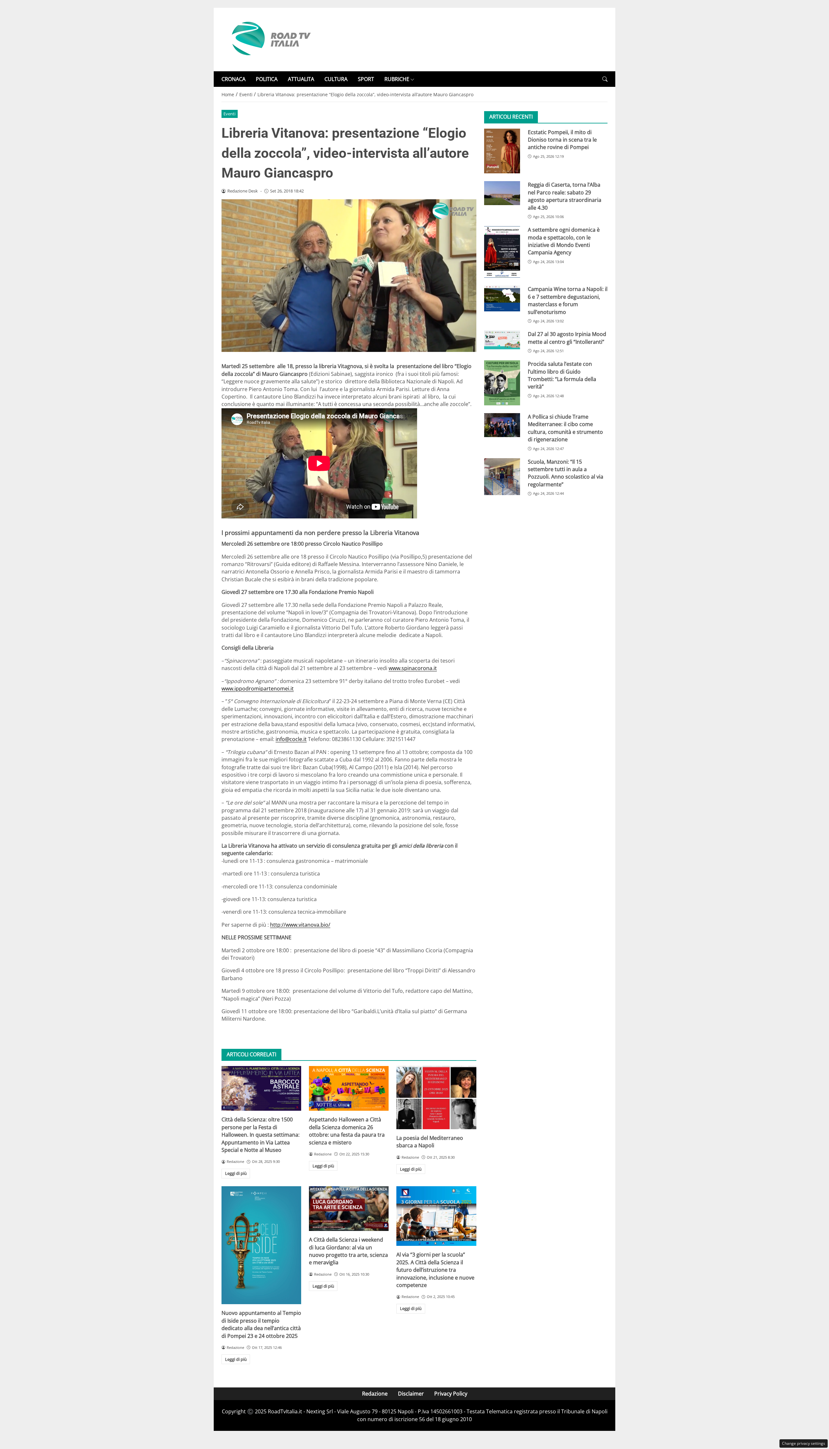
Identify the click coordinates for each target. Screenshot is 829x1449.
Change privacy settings (803, 1443)
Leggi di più (236, 1173)
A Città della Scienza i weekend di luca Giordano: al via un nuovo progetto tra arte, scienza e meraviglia (348, 1251)
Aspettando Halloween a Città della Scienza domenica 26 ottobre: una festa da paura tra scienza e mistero (347, 1131)
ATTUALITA (301, 79)
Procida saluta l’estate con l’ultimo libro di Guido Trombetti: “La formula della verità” (562, 375)
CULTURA (335, 79)
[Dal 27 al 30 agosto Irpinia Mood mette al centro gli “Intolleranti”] (502, 339)
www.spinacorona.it (413, 668)
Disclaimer (411, 1393)
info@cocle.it (291, 739)
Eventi (229, 114)
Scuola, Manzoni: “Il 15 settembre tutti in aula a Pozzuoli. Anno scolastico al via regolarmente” (565, 473)
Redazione (375, 1393)
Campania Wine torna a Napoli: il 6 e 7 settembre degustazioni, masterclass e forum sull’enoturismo (568, 300)
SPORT (366, 79)
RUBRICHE (396, 79)
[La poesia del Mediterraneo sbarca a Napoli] (436, 1097)
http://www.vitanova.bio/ (300, 924)
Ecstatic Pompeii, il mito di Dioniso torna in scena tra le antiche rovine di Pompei (562, 139)
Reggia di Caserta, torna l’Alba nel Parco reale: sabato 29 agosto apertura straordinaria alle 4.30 (564, 196)
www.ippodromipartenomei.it (257, 688)
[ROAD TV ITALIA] (270, 38)
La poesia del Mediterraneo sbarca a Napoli (429, 1141)
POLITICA (267, 79)
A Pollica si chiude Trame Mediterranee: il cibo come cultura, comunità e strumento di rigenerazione (565, 428)
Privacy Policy (450, 1393)
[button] (605, 79)
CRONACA (233, 79)
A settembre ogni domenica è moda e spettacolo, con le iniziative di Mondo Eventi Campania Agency (564, 241)
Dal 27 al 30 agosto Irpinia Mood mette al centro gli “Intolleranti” (567, 337)
